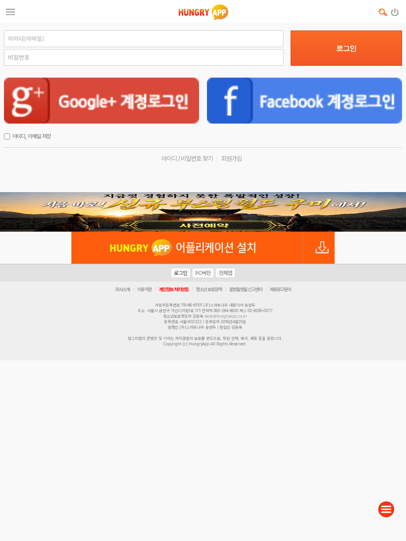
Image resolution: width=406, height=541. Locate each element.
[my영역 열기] (10, 11)
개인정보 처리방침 (173, 289)
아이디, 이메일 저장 (31, 136)
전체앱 (225, 273)
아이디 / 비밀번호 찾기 (187, 158)
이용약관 (144, 289)
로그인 (346, 48)
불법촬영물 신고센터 (245, 289)
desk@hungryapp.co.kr (226, 316)
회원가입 (231, 158)
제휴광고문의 (280, 289)
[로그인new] (395, 10)
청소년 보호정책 (209, 289)
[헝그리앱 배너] (203, 212)
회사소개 (122, 289)
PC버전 (203, 273)
